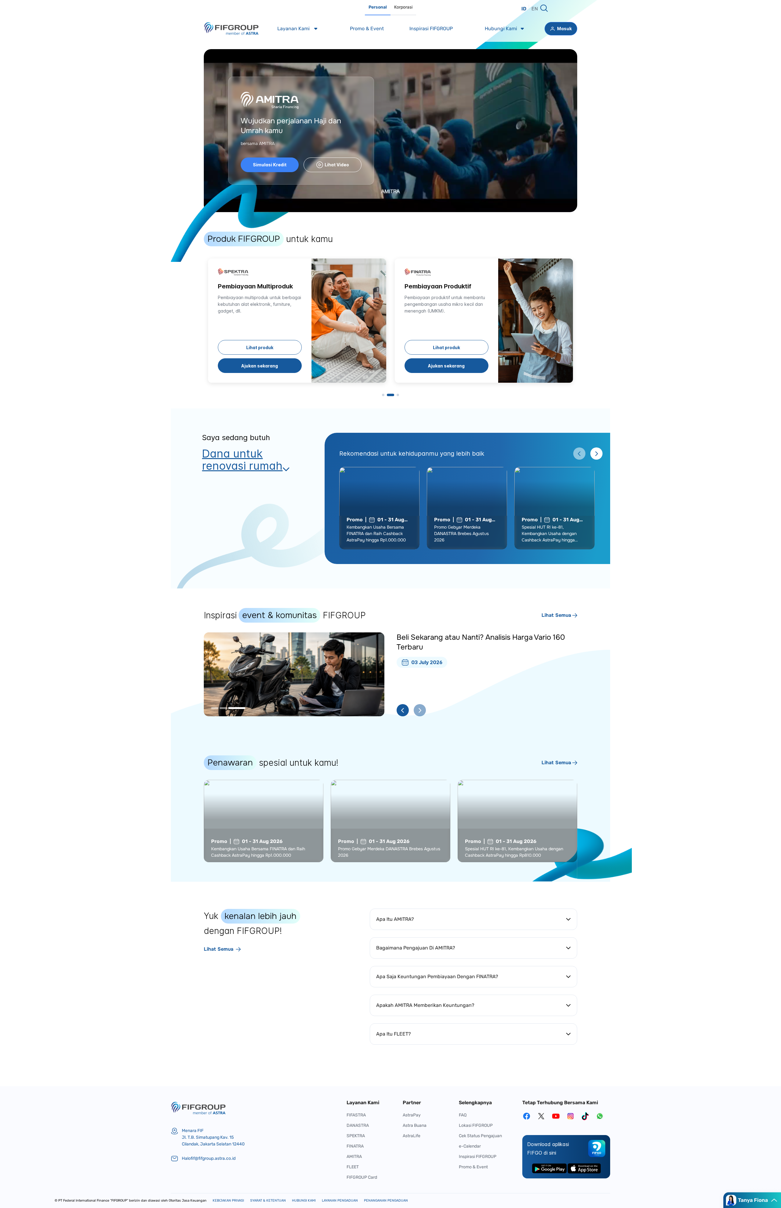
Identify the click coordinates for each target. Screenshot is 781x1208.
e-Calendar (470, 1146)
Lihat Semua (556, 615)
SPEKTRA (356, 1135)
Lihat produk (259, 347)
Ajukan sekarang (259, 365)
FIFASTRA (356, 1115)
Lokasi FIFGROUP (476, 1125)
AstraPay (412, 1115)
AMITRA (354, 1156)
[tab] (377, 7)
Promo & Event (473, 1167)
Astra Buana (414, 1125)
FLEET (353, 1167)
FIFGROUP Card (362, 1177)
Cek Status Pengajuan (480, 1135)
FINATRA (355, 1146)
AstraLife (411, 1135)
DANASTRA (358, 1125)
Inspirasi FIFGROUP (477, 1156)
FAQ (462, 1115)
